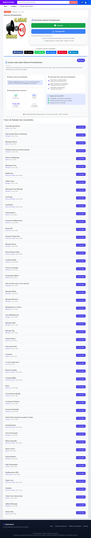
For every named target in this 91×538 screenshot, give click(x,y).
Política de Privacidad (75, 526)
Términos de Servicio (61, 526)
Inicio (5, 6)
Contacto (85, 526)
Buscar (74, 2)
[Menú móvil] (82, 2)
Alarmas (13, 6)
